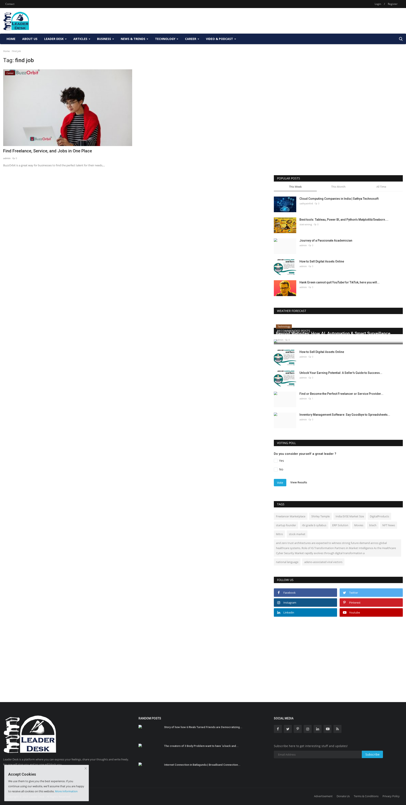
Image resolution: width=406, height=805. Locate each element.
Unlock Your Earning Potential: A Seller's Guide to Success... (340, 372)
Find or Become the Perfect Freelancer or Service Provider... (341, 393)
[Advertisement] (326, 20)
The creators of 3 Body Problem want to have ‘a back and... (201, 746)
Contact (9, 4)
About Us (29, 39)
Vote (280, 483)
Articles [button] (80, 39)
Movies (358, 525)
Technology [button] (165, 39)
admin (7, 158)
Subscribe (372, 754)
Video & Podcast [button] (220, 39)
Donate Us (343, 796)
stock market (297, 534)
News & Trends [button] (133, 39)
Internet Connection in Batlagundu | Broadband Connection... (202, 764)
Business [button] (104, 39)
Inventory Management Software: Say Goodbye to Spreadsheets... (344, 414)
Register (393, 4)
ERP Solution (340, 525)
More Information (66, 791)
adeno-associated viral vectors (323, 562)
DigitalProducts (379, 516)
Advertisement (323, 796)
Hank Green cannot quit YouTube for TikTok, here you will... (339, 282)
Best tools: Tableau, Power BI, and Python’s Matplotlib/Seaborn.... (343, 219)
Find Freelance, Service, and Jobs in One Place (47, 150)
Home (11, 39)
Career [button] (191, 39)
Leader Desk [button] (54, 39)
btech (372, 525)
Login (378, 4)
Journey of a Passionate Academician (325, 240)
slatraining (305, 224)
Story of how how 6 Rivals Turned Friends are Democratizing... (203, 727)
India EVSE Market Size (350, 516)
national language (287, 562)
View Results (298, 482)
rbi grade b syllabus (314, 525)
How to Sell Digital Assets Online (321, 261)
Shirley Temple (320, 516)
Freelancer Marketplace (290, 516)
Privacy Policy (391, 796)
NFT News (388, 525)
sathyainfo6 (306, 203)
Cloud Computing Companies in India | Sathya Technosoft (339, 198)
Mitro (279, 534)
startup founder (286, 525)
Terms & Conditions (366, 796)
